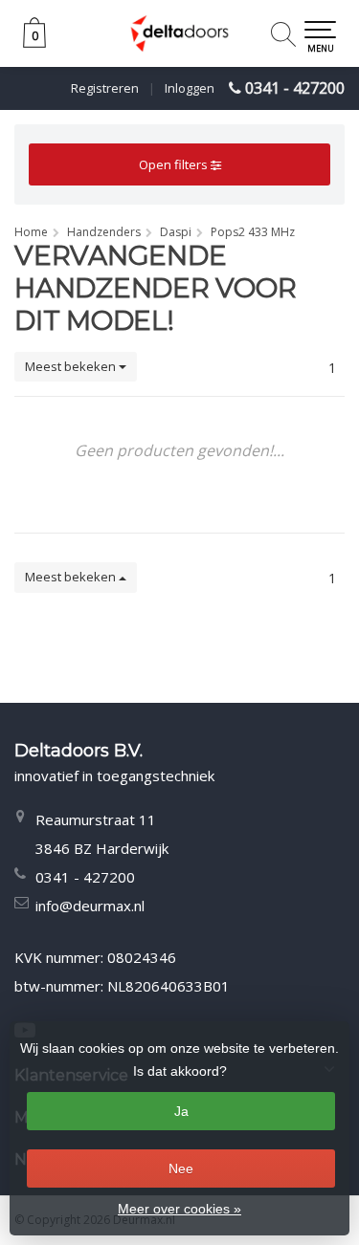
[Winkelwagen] (34, 42)
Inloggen (189, 88)
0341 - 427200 (295, 87)
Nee (180, 1168)
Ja (181, 1111)
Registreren (105, 88)
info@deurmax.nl (90, 905)
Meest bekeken (72, 366)
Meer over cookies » (179, 1208)
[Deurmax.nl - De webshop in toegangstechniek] (179, 33)
